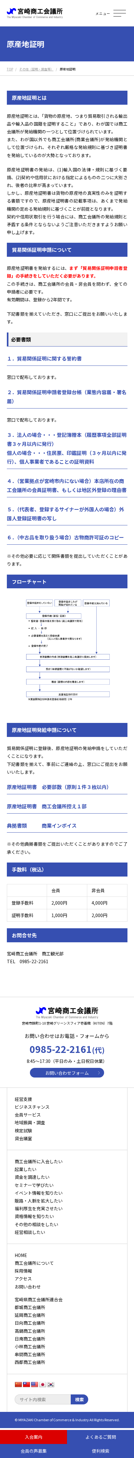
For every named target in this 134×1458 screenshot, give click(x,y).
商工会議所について (34, 1263)
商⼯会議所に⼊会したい (39, 1161)
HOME (21, 1255)
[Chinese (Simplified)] (18, 1385)
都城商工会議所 (30, 1307)
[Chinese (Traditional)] (26, 1385)
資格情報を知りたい (34, 1216)
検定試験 (23, 1130)
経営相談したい (30, 1232)
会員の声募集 (34, 1451)
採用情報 (23, 1271)
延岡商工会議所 (30, 1315)
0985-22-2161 (67, 1049)
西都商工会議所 (30, 1362)
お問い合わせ (28, 1287)
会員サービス (28, 1114)
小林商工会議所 (30, 1346)
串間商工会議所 (30, 1354)
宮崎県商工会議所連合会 (39, 1299)
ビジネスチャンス (32, 1107)
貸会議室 (23, 1138)
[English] (34, 1385)
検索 (79, 1399)
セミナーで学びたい (34, 1185)
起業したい (25, 1169)
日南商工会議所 (30, 1339)
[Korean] (51, 1385)
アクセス (23, 1278)
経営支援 (23, 1099)
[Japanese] (42, 1385)
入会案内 (33, 1437)
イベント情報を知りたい (39, 1193)
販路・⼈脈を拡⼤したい (39, 1200)
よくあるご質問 (100, 1437)
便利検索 (100, 1451)
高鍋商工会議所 (30, 1331)
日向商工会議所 (30, 1323)
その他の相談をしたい (36, 1224)
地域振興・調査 (30, 1122)
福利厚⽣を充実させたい (39, 1208)
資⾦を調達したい (32, 1177)
